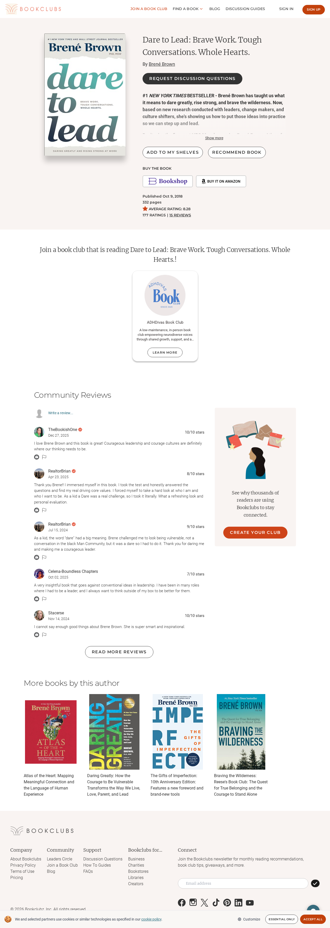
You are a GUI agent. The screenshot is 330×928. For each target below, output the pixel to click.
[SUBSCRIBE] (315, 883)
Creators (135, 883)
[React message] (36, 457)
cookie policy (151, 919)
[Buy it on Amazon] (221, 181)
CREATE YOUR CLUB (255, 532)
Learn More (165, 352)
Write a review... (60, 413)
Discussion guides (245, 8)
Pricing (16, 877)
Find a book (186, 8)
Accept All (313, 919)
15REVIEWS (180, 215)
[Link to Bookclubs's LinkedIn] (238, 903)
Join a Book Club (62, 865)
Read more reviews (119, 651)
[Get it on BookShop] (168, 181)
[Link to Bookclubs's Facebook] (182, 903)
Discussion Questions (102, 859)
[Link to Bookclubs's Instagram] (193, 903)
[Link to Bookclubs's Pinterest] (227, 903)
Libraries (136, 877)
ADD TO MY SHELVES (173, 152)
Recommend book (236, 152)
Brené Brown (162, 64)
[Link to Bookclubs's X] (204, 903)
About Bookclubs (25, 859)
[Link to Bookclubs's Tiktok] (216, 903)
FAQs (88, 871)
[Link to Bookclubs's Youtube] (250, 903)
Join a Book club (148, 8)
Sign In (286, 8)
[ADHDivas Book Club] (165, 295)
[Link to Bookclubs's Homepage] (33, 9)
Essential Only (282, 919)
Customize (251, 919)
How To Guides (97, 865)
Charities (136, 865)
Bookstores (138, 871)
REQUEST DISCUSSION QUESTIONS (192, 78)
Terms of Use (22, 871)
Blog (214, 8)
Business (136, 859)
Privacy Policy (23, 865)
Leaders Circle (59, 859)
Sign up (313, 9)
